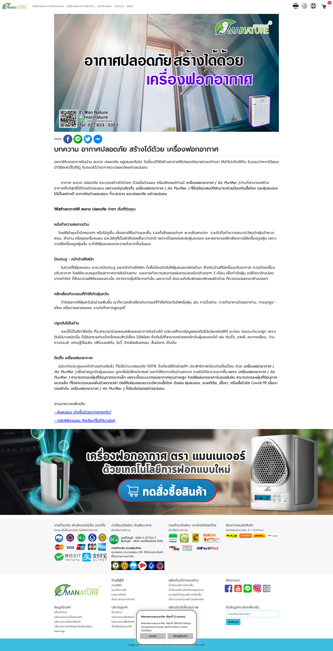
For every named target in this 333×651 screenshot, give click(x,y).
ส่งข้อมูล (233, 622)
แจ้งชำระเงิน (104, 6)
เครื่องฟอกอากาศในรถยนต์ (48, 6)
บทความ (119, 6)
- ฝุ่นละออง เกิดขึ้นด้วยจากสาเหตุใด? (83, 412)
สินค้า (130, 6)
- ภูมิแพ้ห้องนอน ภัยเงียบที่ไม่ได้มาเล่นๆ (84, 420)
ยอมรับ (152, 636)
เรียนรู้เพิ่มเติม (180, 636)
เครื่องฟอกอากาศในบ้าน (81, 6)
